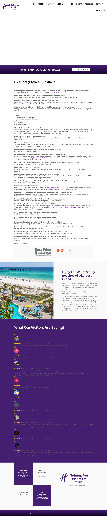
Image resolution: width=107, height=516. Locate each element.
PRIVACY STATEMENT (84, 513)
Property (50, 4)
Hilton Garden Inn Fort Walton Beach (30, 104)
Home (34, 4)
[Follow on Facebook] (20, 495)
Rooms (41, 4)
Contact (99, 4)
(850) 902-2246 (55, 92)
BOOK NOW (100, 10)
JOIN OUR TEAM (74, 513)
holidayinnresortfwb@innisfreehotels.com (42, 497)
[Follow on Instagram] (23, 495)
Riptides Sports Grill (38, 158)
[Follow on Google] (26, 495)
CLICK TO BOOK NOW (81, 69)
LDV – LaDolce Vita (49, 187)
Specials (60, 4)
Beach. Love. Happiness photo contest (64, 207)
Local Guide (40, 146)
